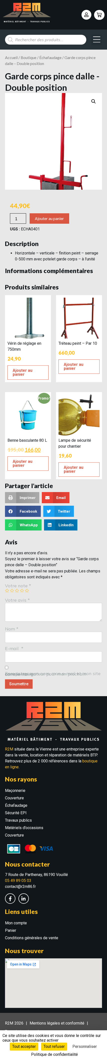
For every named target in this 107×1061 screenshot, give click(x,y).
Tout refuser (54, 1046)
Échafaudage (50, 57)
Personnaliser (84, 1046)
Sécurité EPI (16, 813)
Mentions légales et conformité (57, 1023)
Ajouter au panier (49, 218)
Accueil (11, 57)
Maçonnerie (15, 790)
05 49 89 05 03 (18, 880)
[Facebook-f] (10, 898)
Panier (10, 930)
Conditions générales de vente (31, 938)
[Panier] (99, 15)
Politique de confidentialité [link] (54, 1054)
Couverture (14, 798)
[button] (96, 39)
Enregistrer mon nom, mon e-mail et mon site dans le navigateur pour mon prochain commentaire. (53, 674)
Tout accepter (24, 1046)
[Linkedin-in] (23, 898)
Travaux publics (18, 820)
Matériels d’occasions (24, 827)
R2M (9, 749)
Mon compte (16, 923)
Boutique (28, 57)
